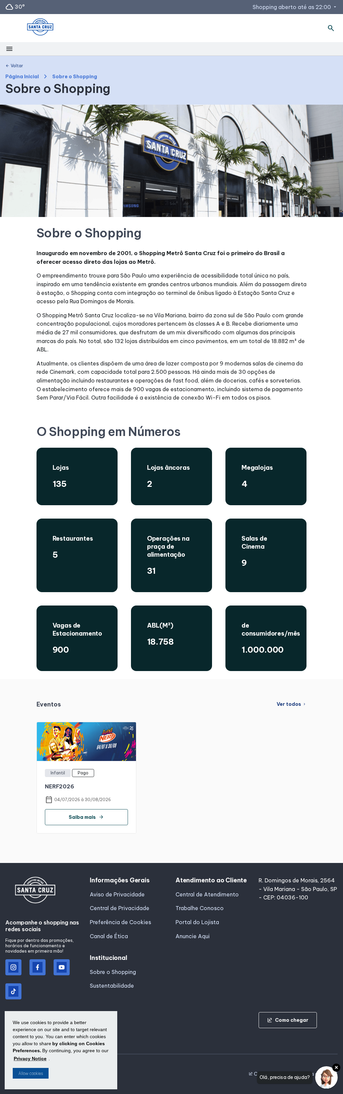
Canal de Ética (109, 936)
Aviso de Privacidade (117, 894)
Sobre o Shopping (113, 972)
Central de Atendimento (207, 894)
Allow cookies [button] (30, 1073)
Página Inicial (22, 77)
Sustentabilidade (112, 985)
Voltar (14, 66)
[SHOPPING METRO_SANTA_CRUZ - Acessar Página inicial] (40, 28)
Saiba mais (86, 817)
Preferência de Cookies (120, 922)
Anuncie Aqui (193, 936)
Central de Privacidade (119, 908)
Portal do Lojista (197, 922)
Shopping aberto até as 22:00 (295, 7)
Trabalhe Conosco (200, 908)
